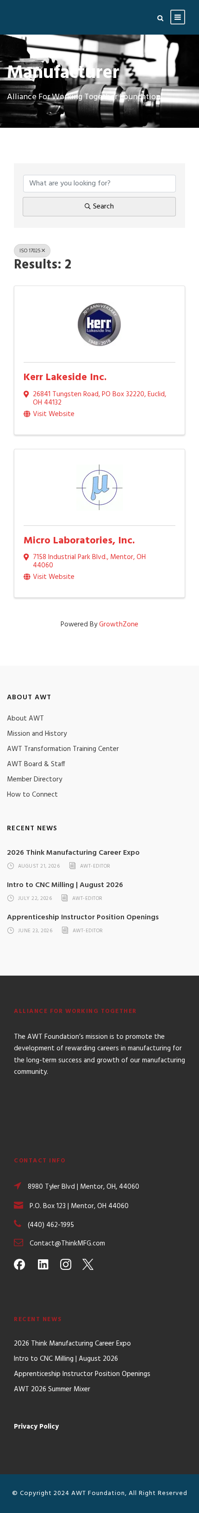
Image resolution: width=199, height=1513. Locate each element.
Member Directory (34, 779)
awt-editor (95, 867)
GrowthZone (118, 624)
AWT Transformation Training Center (63, 749)
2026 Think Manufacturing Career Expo (73, 853)
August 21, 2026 (39, 867)
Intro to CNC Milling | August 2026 (65, 885)
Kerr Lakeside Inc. (65, 377)
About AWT (25, 718)
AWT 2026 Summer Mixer (52, 1389)
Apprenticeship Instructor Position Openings (83, 917)
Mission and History (37, 733)
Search (103, 207)
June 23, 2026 (35, 931)
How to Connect (32, 794)
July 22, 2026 (35, 898)
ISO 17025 (29, 251)
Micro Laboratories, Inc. (79, 541)
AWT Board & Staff (36, 764)
